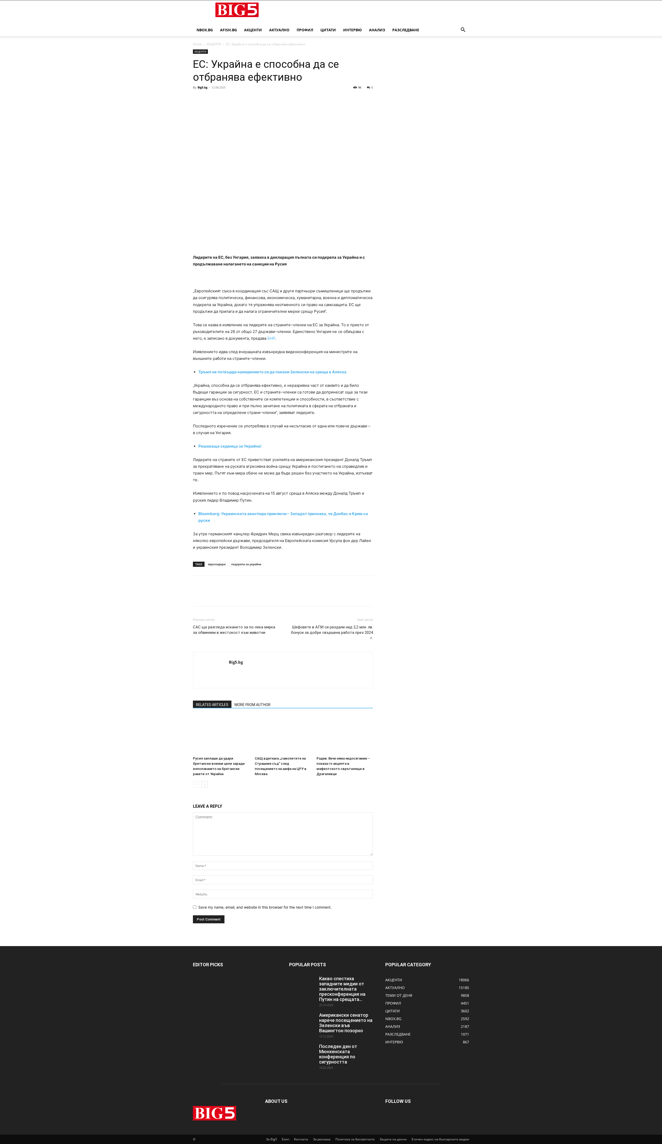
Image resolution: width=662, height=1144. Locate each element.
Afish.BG (228, 29)
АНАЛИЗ (377, 29)
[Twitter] (210, 99)
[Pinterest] (222, 99)
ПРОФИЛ (305, 29)
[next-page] (204, 784)
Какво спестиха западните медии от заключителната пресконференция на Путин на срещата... (342, 989)
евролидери (216, 564)
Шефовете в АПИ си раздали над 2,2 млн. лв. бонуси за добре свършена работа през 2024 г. (332, 632)
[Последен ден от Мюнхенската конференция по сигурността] (302, 1053)
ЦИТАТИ (328, 29)
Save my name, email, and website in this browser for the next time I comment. (265, 907)
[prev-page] (196, 784)
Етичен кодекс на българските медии (440, 1139)
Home (197, 44)
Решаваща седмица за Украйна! (229, 446)
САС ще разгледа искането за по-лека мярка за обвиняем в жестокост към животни (234, 630)
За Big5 (271, 1139)
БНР (271, 338)
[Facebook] (198, 99)
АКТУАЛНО (279, 29)
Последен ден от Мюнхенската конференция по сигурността (338, 1054)
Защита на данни (393, 1139)
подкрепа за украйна (246, 564)
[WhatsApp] (234, 99)
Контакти (301, 1139)
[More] (245, 99)
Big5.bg (202, 87)
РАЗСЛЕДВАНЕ (405, 29)
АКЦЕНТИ (253, 29)
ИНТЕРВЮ (352, 29)
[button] (463, 30)
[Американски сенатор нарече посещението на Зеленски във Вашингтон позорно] (302, 1022)
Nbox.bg (205, 29)
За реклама (321, 1139)
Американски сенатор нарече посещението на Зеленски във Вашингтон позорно (345, 1022)
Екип (285, 1139)
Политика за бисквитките (355, 1139)
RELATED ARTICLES (212, 705)
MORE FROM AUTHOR (252, 705)
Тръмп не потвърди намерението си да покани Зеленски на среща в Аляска (272, 371)
